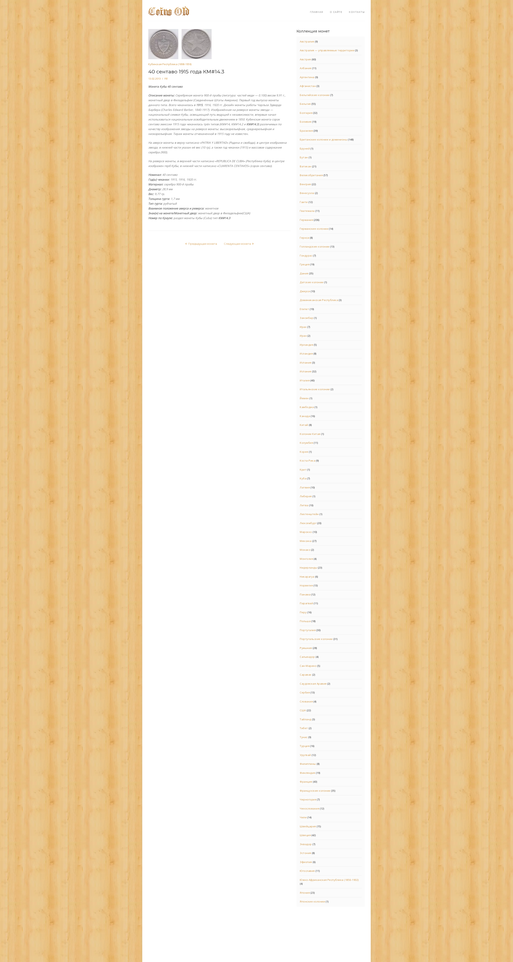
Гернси (304, 237)
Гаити (304, 202)
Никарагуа (307, 576)
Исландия (306, 353)
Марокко (306, 532)
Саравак (306, 674)
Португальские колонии (316, 639)
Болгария (306, 113)
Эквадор (306, 844)
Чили (303, 817)
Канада (305, 416)
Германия (306, 220)
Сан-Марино (308, 666)
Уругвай (305, 755)
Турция (304, 746)
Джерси (305, 291)
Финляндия (307, 773)
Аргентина (307, 77)
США (303, 710)
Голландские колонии (314, 246)
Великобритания (311, 175)
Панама (305, 594)
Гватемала (307, 211)
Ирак (303, 327)
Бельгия (305, 104)
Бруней (305, 148)
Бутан (304, 157)
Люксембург (308, 523)
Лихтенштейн (309, 514)
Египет (304, 309)
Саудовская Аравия (313, 683)
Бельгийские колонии (314, 95)
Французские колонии (315, 790)
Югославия (307, 871)
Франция (306, 781)
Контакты (357, 12)
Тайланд (305, 719)
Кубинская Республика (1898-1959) (169, 64)
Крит (303, 469)
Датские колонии (311, 282)
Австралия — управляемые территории (327, 50)
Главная (316, 12)
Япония (305, 892)
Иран (303, 336)
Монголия (306, 559)
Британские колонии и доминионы (323, 139)
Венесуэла (307, 193)
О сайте (336, 12)
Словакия (306, 701)
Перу (303, 612)
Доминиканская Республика (319, 300)
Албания (305, 68)
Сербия (305, 692)
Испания (305, 362)
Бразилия (306, 130)
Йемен (304, 398)
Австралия (307, 41)
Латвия (305, 487)
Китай (304, 425)
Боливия (305, 121)
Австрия (305, 59)
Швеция (305, 835)
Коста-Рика (307, 460)
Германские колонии (314, 228)
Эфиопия (306, 862)
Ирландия (306, 345)
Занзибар (306, 318)
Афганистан (308, 86)
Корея (304, 452)
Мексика (306, 541)
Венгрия (305, 184)
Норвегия (306, 585)
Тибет (304, 728)
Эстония (305, 853)
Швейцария (308, 826)
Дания (304, 273)
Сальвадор (307, 657)
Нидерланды (308, 567)
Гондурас (306, 255)
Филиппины (308, 764)
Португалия (308, 630)
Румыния (306, 648)
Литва (304, 505)
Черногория (308, 799)
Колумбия (306, 443)
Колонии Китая (310, 434)
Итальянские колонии (315, 389)
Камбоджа (307, 407)
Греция (304, 264)
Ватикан (305, 166)
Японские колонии (312, 901)
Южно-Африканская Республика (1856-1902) (329, 880)
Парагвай (306, 603)
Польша (305, 621)
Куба (303, 478)
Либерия (306, 496)
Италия (305, 380)
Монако (305, 550)
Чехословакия (309, 808)
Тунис (304, 737)
